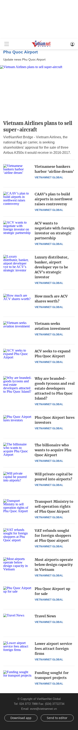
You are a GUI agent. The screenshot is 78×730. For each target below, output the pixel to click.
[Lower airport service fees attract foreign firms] (17, 650)
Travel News (45, 616)
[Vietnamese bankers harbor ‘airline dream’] (17, 173)
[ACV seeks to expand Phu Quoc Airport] (17, 358)
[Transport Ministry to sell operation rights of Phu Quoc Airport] (17, 508)
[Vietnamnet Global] (41, 47)
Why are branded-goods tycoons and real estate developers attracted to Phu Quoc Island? (55, 388)
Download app (20, 718)
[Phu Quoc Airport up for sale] (17, 595)
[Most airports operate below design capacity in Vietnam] (17, 566)
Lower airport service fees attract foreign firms (53, 648)
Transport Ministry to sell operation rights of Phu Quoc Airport (54, 506)
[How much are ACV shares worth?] (17, 303)
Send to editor (57, 718)
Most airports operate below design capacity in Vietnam (54, 564)
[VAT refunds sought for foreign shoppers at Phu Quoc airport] (17, 537)
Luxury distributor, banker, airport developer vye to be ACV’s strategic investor (51, 267)
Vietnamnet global (49, 177)
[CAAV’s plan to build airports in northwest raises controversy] (17, 201)
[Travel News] (17, 623)
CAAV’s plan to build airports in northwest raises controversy (54, 199)
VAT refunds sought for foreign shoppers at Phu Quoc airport (53, 535)
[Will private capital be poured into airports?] (17, 481)
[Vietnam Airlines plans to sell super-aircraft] (39, 91)
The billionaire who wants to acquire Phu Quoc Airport (53, 450)
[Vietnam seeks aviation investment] (17, 330)
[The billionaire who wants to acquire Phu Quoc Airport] (17, 452)
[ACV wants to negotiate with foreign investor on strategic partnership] (17, 230)
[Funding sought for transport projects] (17, 679)
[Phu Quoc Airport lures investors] (17, 424)
